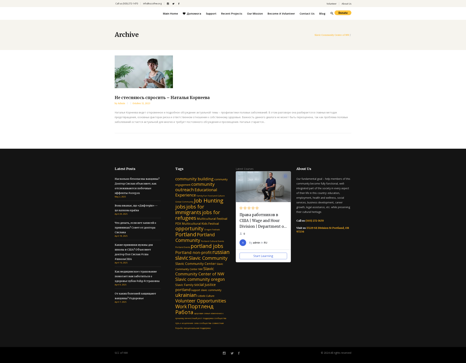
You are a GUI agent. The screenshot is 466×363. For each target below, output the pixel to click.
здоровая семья (202, 313)
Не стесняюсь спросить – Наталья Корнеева (162, 97)
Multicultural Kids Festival (200, 223)
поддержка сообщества (214, 318)
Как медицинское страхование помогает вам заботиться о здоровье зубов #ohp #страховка (137, 276)
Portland (185, 234)
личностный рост (193, 318)
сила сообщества (202, 323)
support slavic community (206, 290)
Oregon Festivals (212, 229)
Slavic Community (208, 258)
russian (221, 251)
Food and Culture (216, 195)
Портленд (201, 306)
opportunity (189, 228)
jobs (180, 206)
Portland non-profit (193, 252)
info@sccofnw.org (152, 3)
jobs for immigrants (189, 209)
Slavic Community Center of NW (332, 35)
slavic (181, 257)
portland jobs (207, 245)
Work (181, 306)
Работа (184, 312)
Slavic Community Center (195, 263)
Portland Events (182, 247)
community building (194, 179)
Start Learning (263, 256)
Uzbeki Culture (206, 296)
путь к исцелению (184, 323)
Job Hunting (208, 200)
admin (122, 103)
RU (265, 242)
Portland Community (195, 237)
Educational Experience (196, 192)
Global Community (184, 201)
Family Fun (202, 195)
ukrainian (186, 294)
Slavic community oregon (200, 279)
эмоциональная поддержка (197, 328)
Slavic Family (184, 285)
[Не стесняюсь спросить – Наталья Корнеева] (233, 71)
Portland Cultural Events (212, 241)
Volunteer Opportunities (200, 301)
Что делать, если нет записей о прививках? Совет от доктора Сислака (135, 227)
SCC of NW (121, 352)
